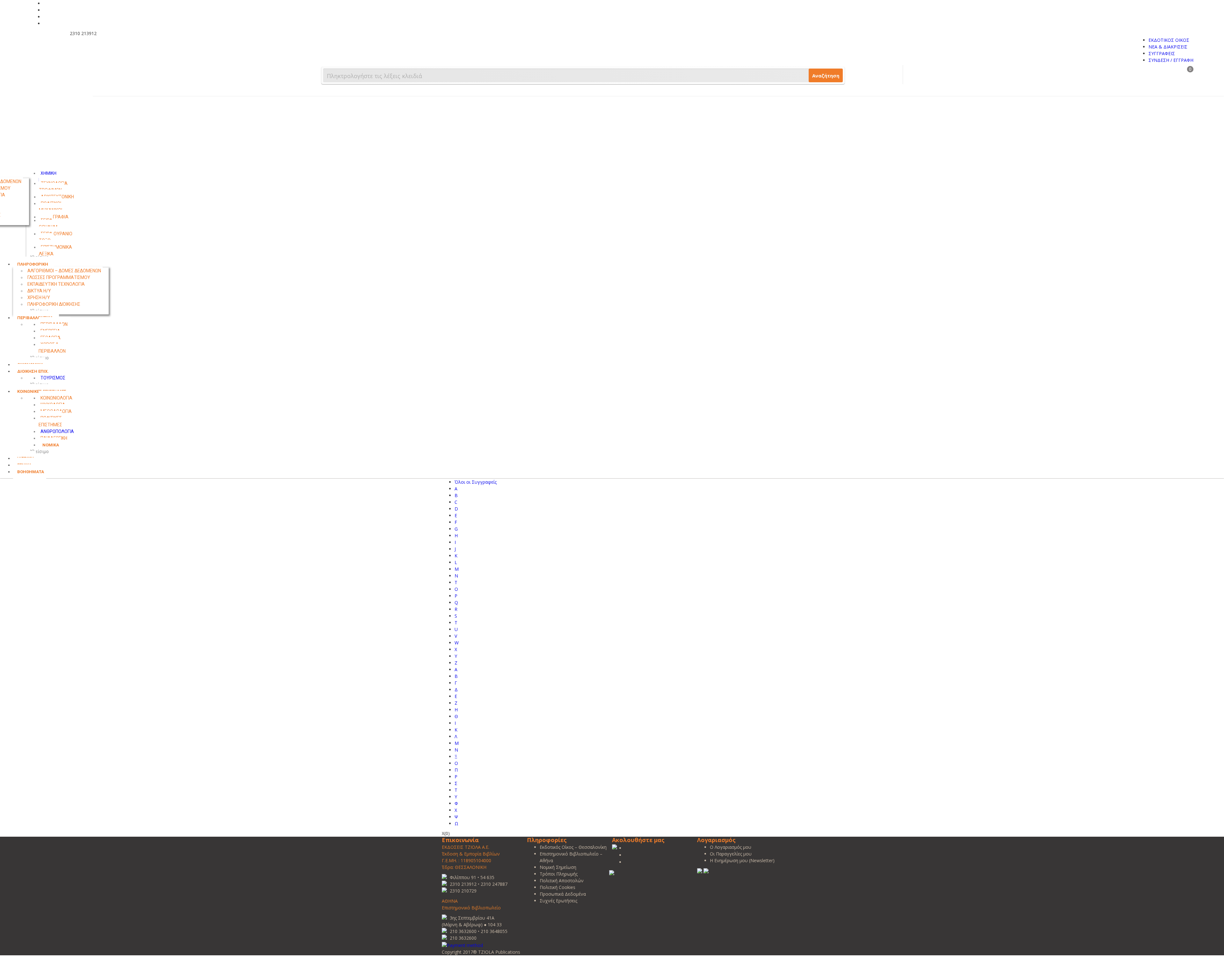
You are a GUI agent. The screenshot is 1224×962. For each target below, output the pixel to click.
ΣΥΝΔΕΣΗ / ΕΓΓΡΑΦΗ (1170, 60)
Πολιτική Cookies (557, 887)
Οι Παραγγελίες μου (731, 854)
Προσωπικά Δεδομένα (563, 894)
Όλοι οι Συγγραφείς (476, 482)
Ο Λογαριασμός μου (730, 847)
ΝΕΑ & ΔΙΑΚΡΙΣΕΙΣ (1167, 47)
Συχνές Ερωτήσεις (558, 901)
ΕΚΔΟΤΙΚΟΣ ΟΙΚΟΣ (1168, 40)
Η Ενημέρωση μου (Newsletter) (742, 860)
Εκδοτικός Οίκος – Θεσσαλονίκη (573, 847)
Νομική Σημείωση (558, 867)
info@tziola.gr (49, 33)
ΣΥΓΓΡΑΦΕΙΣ (1161, 53)
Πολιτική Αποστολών (562, 881)
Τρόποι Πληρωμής (559, 874)
